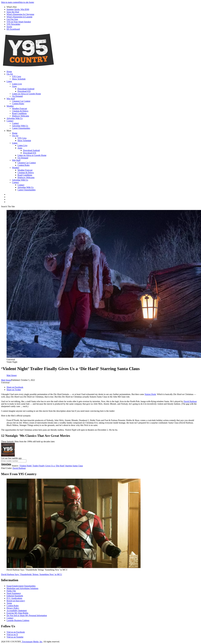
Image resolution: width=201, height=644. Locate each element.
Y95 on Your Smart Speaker (19, 22)
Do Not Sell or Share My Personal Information (27, 615)
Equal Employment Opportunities (21, 586)
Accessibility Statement (17, 610)
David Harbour (190, 401)
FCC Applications (14, 598)
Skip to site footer (26, 2)
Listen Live (17, 84)
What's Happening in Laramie (19, 17)
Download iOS (24, 91)
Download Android (26, 89)
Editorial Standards (15, 596)
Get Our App (12, 19)
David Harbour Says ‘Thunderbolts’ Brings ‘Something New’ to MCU (31, 574)
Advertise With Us (15, 118)
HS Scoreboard (13, 29)
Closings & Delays (20, 111)
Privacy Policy (13, 608)
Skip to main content (10, 2)
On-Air (10, 74)
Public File (11, 591)
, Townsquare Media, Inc (31, 641)
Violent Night (150, 394)
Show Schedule (19, 79)
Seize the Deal (13, 12)
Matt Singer (6, 380)
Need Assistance (14, 593)
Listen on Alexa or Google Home (26, 94)
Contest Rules (18, 103)
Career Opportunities (21, 128)
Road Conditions (19, 113)
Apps (14, 86)
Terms (9, 603)
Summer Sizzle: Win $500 (18, 9)
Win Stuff (11, 98)
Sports (9, 26)
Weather (10, 106)
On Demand (17, 96)
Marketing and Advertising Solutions (22, 588)
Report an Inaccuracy (16, 601)
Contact (10, 121)
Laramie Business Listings (18, 620)
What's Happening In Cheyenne (20, 14)
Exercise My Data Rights (17, 613)
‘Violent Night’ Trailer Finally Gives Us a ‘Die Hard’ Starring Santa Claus (51, 466)
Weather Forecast (19, 108)
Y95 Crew (16, 76)
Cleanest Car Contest (21, 101)
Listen (9, 81)
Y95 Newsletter (13, 24)
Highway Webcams (20, 116)
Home (9, 71)
